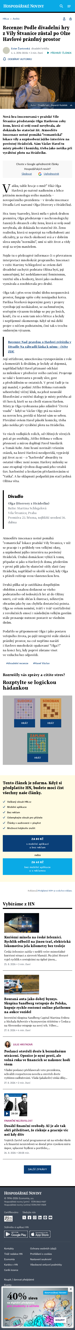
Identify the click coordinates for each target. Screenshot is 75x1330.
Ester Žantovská (20, 48)
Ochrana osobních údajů (43, 1248)
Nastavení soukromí (40, 1259)
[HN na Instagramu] (34, 1217)
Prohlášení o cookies (41, 1254)
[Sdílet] (64, 19)
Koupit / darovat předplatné (19, 1280)
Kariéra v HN (11, 1265)
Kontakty (9, 1248)
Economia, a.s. (26, 1198)
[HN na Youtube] (50, 1217)
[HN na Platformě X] (24, 1217)
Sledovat (27, 174)
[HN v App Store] (39, 1234)
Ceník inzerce (11, 1270)
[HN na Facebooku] (29, 1217)
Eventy (8, 1285)
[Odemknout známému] (70, 19)
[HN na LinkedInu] (40, 1217)
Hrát (24, 723)
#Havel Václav (41, 663)
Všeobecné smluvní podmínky (46, 1265)
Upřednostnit (51, 174)
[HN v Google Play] (16, 1234)
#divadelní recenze (17, 663)
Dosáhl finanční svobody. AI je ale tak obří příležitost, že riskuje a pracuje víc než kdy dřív (36, 1130)
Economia (9, 1259)
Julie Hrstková (23, 1044)
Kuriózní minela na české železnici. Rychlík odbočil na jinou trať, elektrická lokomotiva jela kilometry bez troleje (37, 942)
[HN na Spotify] (45, 1217)
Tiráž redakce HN (13, 1254)
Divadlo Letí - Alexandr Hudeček (52, 105)
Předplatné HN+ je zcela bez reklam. (55, 890)
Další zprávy (37, 1169)
